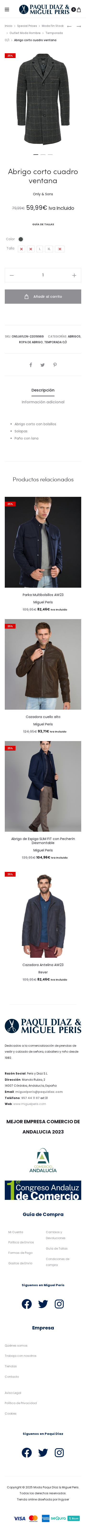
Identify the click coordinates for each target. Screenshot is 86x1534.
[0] (78, 9)
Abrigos (74, 336)
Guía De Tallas (43, 224)
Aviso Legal (13, 1393)
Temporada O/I (55, 342)
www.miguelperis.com (29, 1104)
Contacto (12, 1377)
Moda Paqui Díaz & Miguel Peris (56, 1487)
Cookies (10, 1414)
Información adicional (43, 402)
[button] (35, 153)
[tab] (43, 390)
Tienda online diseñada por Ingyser (43, 1499)
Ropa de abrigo (31, 342)
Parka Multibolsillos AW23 (43, 594)
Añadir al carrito (47, 296)
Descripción (43, 390)
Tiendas (11, 1366)
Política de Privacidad (21, 1403)
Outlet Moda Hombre (25, 33)
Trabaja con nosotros (21, 1356)
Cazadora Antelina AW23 (43, 964)
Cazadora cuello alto (43, 716)
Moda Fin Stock (53, 26)
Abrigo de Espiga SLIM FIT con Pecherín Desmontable (43, 840)
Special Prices (27, 26)
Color (10, 239)
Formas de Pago (20, 1253)
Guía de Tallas (57, 1248)
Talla (10, 248)
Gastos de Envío (20, 1263)
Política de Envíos (21, 1242)
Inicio (8, 26)
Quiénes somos (16, 1345)
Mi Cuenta (15, 1232)
